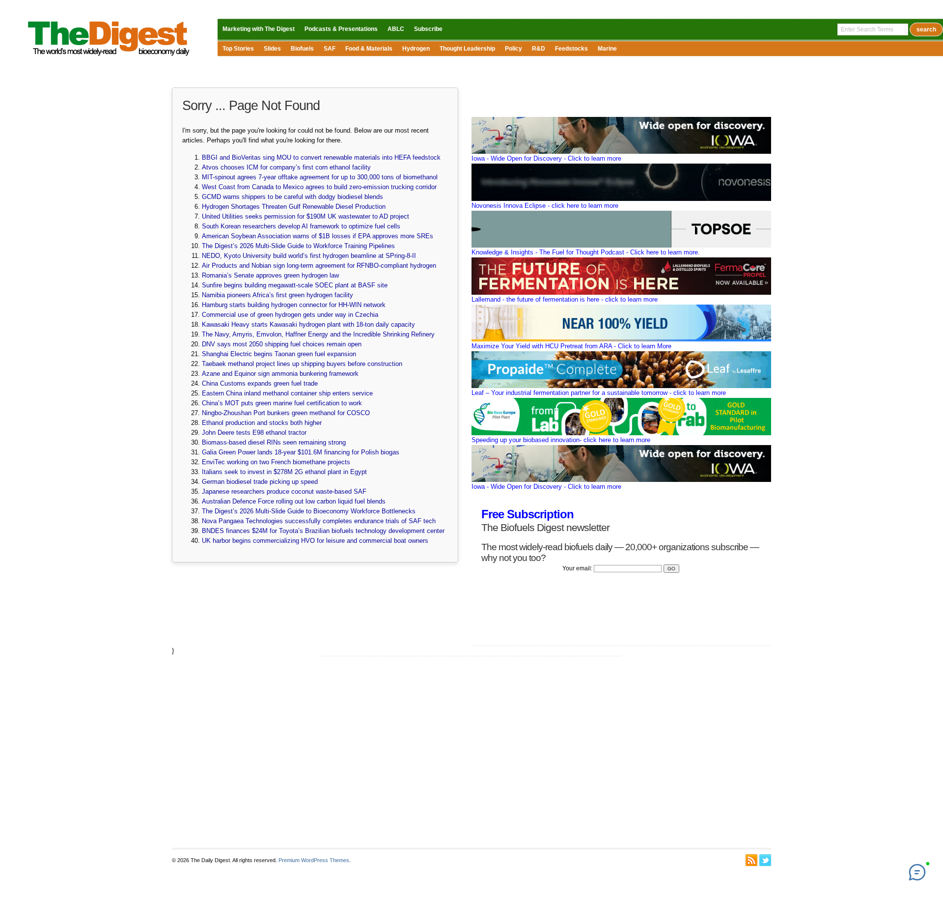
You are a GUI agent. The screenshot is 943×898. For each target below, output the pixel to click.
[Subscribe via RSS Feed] (751, 860)
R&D (538, 48)
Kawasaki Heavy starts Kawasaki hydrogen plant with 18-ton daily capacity (308, 324)
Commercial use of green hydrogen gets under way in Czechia (290, 314)
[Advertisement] (471, 752)
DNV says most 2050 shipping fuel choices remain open (281, 344)
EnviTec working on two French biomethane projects (276, 462)
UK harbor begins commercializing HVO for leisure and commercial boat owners (315, 540)
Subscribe (428, 29)
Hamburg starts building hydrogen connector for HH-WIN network (294, 305)
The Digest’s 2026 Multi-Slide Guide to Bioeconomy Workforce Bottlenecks (309, 511)
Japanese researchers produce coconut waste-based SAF (284, 491)
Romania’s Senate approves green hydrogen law (270, 275)
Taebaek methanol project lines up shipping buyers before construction (302, 363)
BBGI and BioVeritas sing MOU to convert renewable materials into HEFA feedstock (321, 157)
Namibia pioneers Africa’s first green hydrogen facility (277, 295)
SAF (329, 48)
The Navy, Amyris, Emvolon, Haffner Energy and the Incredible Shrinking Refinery (318, 334)
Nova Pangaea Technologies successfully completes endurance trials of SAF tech (319, 521)
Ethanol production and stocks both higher (262, 422)
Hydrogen (416, 48)
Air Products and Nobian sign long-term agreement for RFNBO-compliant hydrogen (319, 265)
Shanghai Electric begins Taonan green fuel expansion (279, 354)
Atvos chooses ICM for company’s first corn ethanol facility (286, 167)
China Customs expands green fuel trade (260, 383)
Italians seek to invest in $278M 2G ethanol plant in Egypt (284, 472)
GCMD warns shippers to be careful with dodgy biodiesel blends (292, 196)
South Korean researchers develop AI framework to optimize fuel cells (301, 226)
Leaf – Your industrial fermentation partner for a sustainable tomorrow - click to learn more (599, 392)
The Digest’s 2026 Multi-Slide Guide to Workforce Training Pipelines (298, 246)
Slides (272, 48)
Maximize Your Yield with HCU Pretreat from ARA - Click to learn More (571, 346)
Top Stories (238, 48)
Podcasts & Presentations (341, 29)
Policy (513, 48)
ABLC (396, 29)
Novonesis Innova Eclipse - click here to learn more (545, 205)
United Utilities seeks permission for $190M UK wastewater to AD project (305, 216)
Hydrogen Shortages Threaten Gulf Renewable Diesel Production (294, 206)
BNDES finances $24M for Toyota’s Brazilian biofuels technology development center (323, 530)
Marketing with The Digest (258, 29)
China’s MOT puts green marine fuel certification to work (282, 403)
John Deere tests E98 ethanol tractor (254, 432)
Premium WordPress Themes (313, 860)
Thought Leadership (467, 48)
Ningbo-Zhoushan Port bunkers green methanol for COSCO (286, 413)
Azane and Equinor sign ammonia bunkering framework (280, 373)
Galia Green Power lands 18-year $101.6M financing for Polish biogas (300, 452)
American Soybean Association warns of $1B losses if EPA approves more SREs (317, 236)
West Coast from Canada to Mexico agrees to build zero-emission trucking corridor (319, 187)
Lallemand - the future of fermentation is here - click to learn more (565, 299)
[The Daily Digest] (109, 58)
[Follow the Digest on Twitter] (765, 860)
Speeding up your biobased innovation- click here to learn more (561, 440)
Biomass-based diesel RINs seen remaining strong (274, 442)
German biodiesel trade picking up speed (260, 481)
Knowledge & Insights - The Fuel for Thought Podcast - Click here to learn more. (586, 252)
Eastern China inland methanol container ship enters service (287, 393)
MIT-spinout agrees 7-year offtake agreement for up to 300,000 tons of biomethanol (320, 177)
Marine (607, 48)
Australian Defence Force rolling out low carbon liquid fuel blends (294, 501)
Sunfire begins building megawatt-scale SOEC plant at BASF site (295, 285)
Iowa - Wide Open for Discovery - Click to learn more (546, 158)
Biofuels (302, 48)
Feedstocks (571, 48)
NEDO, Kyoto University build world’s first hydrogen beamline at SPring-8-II (309, 255)
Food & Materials (368, 48)
